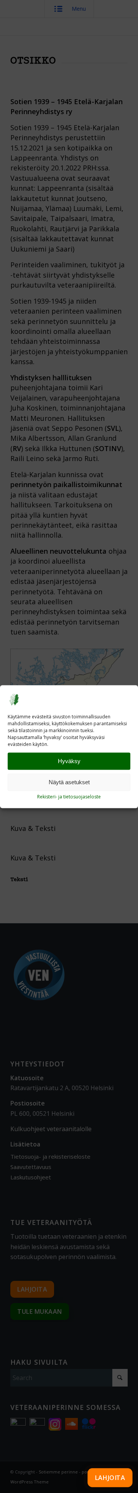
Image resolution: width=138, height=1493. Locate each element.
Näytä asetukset (69, 782)
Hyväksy (69, 761)
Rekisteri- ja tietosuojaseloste (69, 797)
